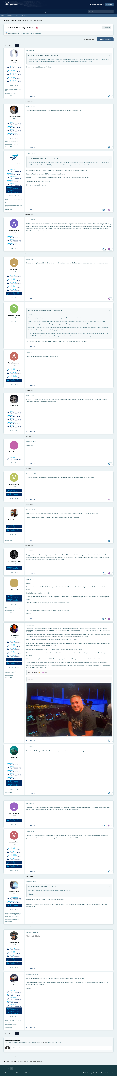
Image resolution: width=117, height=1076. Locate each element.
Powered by (105, 1073)
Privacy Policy (15, 1073)
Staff (17, 15)
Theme (7, 1073)
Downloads (10, 15)
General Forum (36, 33)
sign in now (44, 1042)
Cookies (31, 1073)
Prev (10, 45)
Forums (2, 15)
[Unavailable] (69, 684)
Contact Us (24, 1073)
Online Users (24, 15)
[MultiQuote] (26, 96)
